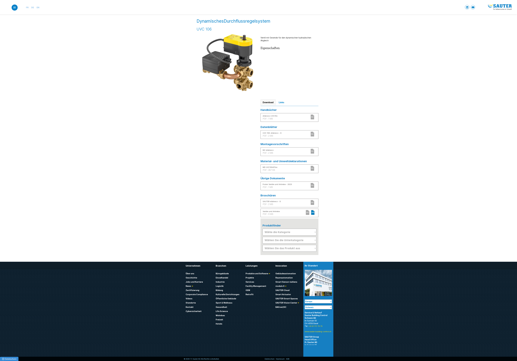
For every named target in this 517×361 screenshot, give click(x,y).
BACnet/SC (280, 307)
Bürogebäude (222, 273)
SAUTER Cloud (282, 290)
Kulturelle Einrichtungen (227, 294)
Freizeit (219, 319)
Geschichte (191, 278)
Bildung (219, 290)
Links (281, 102)
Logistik (219, 286)
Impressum (280, 359)
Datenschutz (270, 359)
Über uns (190, 273)
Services (250, 282)
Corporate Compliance (197, 294)
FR (27, 7)
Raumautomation (284, 278)
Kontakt (189, 307)
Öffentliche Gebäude (226, 298)
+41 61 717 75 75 (315, 326)
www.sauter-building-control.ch (318, 331)
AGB (287, 359)
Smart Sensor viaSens (286, 282)
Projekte (250, 278)
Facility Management (256, 286)
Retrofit (250, 294)
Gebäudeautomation (285, 273)
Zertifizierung (192, 290)
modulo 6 (279, 286)
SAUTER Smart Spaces (286, 298)
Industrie (220, 282)
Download (268, 102)
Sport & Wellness (224, 303)
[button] (9, 359)
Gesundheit (221, 307)
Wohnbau (220, 315)
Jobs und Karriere (194, 282)
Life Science (222, 311)
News (188, 286)
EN (38, 7)
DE (32, 7)
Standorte (191, 303)
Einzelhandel (222, 278)
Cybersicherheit (194, 311)
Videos (189, 298)
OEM (248, 290)
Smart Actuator (283, 294)
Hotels (219, 324)
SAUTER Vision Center (286, 303)
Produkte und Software (257, 273)
